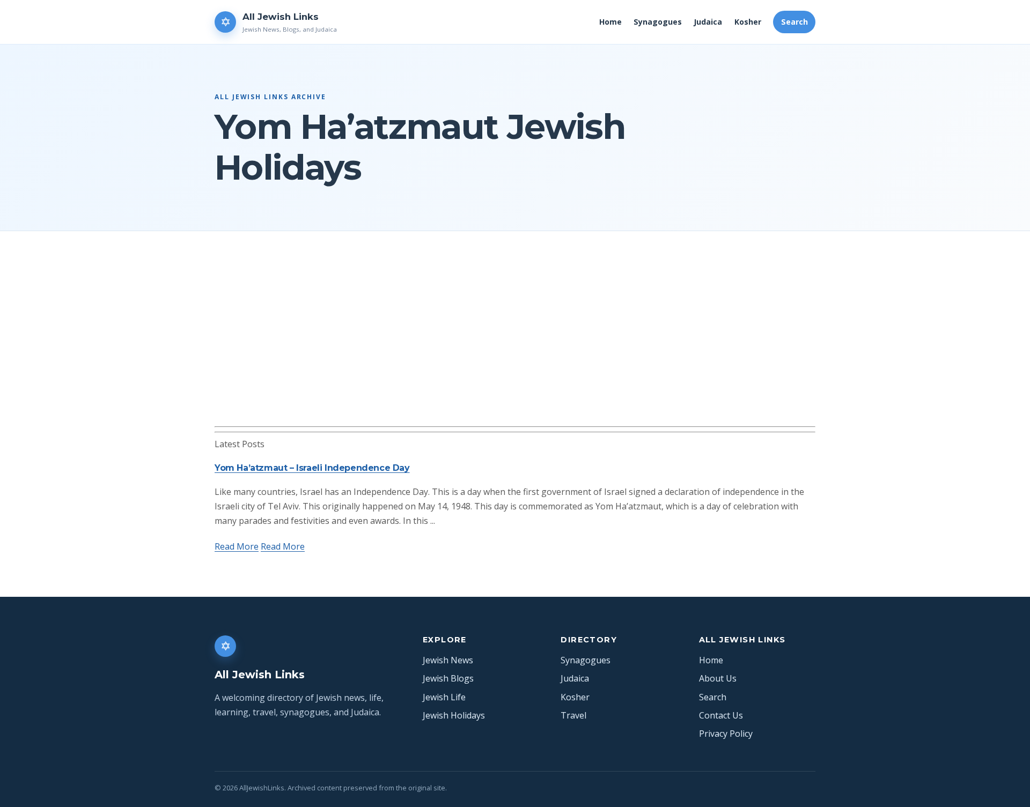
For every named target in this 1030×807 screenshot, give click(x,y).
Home (610, 22)
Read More (237, 546)
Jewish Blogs (448, 678)
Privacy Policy (726, 733)
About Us (718, 678)
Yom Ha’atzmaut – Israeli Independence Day (312, 468)
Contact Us (721, 715)
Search (794, 22)
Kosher (747, 22)
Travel (573, 715)
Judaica (708, 22)
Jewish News (448, 660)
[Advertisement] (515, 346)
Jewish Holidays (454, 715)
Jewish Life (444, 697)
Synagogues (658, 22)
